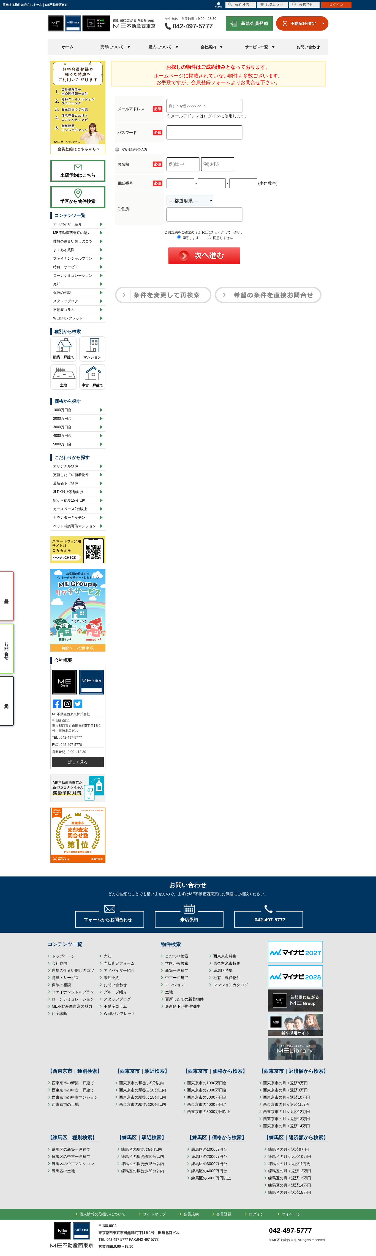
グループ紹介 (115, 992)
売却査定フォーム (119, 963)
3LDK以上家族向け (68, 492)
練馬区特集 (223, 970)
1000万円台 (62, 410)
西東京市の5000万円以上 (209, 1111)
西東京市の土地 (65, 1104)
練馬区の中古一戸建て (71, 1156)
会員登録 (223, 1214)
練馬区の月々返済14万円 (289, 1185)
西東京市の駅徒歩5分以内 (141, 1083)
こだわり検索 (176, 956)
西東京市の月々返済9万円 (285, 1090)
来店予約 (111, 977)
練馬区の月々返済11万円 (289, 1163)
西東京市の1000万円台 (207, 1083)
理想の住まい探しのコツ (72, 241)
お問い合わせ (308, 47)
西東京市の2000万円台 (207, 1090)
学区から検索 (176, 963)
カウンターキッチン (69, 517)
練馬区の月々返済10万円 (289, 1156)
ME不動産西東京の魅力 (72, 233)
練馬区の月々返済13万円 (289, 1178)
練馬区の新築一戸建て (71, 1149)
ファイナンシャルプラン (72, 258)
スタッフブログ (65, 301)
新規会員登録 (254, 23)
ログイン (256, 1214)
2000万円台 (62, 418)
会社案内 (59, 963)
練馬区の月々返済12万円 (289, 1171)
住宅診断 (59, 1013)
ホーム (67, 47)
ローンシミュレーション (72, 275)
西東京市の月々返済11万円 (286, 1104)
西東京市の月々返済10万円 (286, 1097)
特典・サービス (65, 267)
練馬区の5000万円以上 (211, 1178)
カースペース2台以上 (70, 509)
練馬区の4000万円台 (209, 1171)
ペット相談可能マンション (74, 526)
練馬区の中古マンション (73, 1163)
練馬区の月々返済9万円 (288, 1149)
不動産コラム (64, 310)
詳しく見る (78, 762)
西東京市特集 (224, 956)
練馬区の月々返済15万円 (289, 1192)
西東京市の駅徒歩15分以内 (142, 1097)
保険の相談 (62, 293)
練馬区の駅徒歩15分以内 (142, 1163)
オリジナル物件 (65, 466)
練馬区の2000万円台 (209, 1156)
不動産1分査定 (303, 23)
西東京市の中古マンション (75, 1097)
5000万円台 (62, 444)
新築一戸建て (63, 357)
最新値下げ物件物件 (182, 1006)
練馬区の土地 (63, 1171)
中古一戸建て (92, 385)
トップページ (63, 956)
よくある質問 (64, 250)
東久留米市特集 (226, 963)
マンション (92, 357)
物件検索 (242, 5)
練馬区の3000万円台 (209, 1163)
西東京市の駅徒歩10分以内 (142, 1090)
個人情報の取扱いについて (102, 1214)
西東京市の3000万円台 (207, 1097)
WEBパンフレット (68, 318)
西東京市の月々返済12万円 (286, 1111)
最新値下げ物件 (65, 483)
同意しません (222, 238)
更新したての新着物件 (71, 475)
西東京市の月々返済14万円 (286, 1126)
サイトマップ (154, 1214)
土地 (63, 385)
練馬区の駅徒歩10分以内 (142, 1156)
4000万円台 (62, 436)
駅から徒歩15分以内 (69, 500)
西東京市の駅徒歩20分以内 (142, 1104)
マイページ (291, 1214)
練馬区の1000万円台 (209, 1149)
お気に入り (275, 5)
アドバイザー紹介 (67, 224)
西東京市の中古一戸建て (73, 1090)
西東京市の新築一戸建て (73, 1083)
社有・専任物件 (226, 977)
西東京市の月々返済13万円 (286, 1119)
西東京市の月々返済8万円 (285, 1083)
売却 (56, 284)
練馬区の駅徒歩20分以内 (142, 1171)
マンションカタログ (230, 985)
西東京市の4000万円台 (207, 1104)
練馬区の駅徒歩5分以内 (141, 1149)
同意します (190, 238)
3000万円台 (62, 427)
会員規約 (191, 1214)
